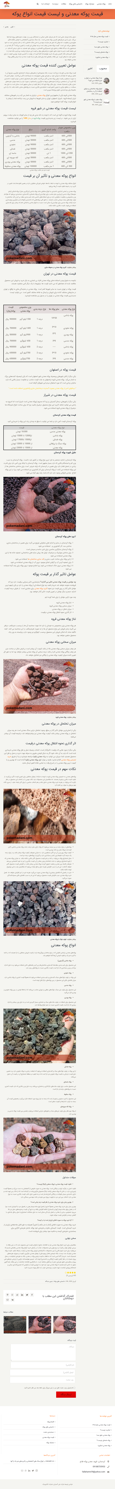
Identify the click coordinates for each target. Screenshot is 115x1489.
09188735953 (99, 1466)
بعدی (6, 27)
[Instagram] (37, 1471)
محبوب (103, 68)
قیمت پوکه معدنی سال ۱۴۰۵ (99, 36)
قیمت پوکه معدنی (48, 1437)
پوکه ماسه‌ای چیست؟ (101, 52)
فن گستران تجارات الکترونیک (51, 1484)
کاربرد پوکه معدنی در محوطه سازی (55, 267)
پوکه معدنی (41, 95)
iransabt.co (50, 1461)
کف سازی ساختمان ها (36, 559)
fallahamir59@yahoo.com (93, 1471)
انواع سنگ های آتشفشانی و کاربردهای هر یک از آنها (27, 1461)
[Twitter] (33, 1471)
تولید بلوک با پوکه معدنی (58, 939)
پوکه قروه (36, 118)
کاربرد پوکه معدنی (41, 588)
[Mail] (22, 1471)
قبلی (12, 27)
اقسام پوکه (50, 1422)
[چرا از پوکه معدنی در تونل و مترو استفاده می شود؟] (106, 79)
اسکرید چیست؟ (103, 42)
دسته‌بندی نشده (49, 1432)
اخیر (90, 68)
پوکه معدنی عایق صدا (101, 47)
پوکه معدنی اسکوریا (102, 57)
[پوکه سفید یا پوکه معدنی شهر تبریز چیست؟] (106, 100)
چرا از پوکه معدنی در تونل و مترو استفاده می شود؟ (93, 79)
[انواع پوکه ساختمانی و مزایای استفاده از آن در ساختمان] (106, 90)
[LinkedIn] (29, 1471)
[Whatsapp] (26, 1471)
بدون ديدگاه (48, 1281)
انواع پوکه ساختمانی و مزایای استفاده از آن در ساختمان (93, 89)
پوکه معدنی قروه (61, 717)
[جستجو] (38, 4)
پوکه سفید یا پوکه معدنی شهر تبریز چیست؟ (93, 100)
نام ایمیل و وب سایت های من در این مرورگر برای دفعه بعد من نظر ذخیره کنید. (48, 1388)
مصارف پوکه (50, 1442)
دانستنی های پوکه (59, 1281)
